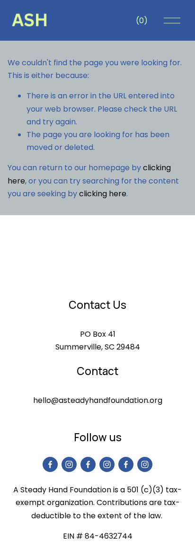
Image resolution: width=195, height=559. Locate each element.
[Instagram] (69, 464)
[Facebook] (50, 464)
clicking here (102, 193)
